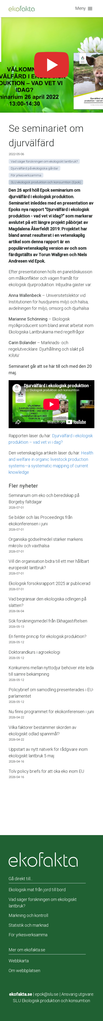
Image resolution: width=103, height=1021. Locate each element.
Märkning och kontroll (28, 915)
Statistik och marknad (28, 925)
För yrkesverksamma (28, 934)
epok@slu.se (46, 994)
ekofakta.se (20, 994)
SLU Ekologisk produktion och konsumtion (51, 1000)
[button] (84, 8)
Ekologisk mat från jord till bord (37, 889)
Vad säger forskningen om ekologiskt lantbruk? (43, 902)
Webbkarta (19, 960)
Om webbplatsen (24, 970)
